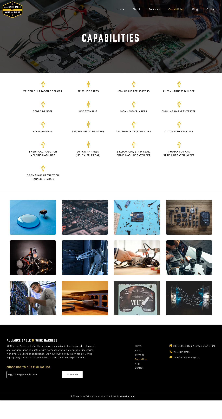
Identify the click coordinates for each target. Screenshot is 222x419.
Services (139, 354)
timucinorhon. (127, 396)
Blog (137, 363)
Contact (139, 368)
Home (138, 346)
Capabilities (141, 359)
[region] (127, 397)
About (138, 350)
